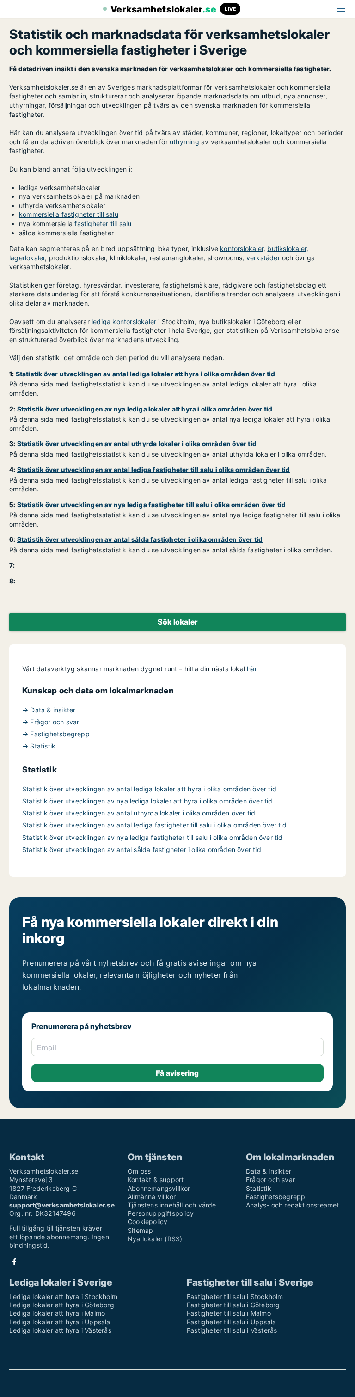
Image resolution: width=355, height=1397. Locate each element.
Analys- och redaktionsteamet (292, 1205)
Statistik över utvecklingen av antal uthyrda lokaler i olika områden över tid (138, 813)
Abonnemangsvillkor (159, 1188)
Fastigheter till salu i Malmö (229, 1313)
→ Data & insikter (48, 710)
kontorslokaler (241, 248)
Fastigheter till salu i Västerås (232, 1330)
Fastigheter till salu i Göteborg (233, 1305)
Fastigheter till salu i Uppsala (231, 1322)
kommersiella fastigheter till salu (68, 214)
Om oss (139, 1171)
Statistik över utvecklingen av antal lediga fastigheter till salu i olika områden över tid (154, 825)
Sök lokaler (177, 621)
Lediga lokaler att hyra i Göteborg (61, 1305)
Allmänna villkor (152, 1197)
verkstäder (263, 258)
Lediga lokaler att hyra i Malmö (57, 1313)
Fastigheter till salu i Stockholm (235, 1296)
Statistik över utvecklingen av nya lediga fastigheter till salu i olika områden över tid (152, 837)
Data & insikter (268, 1171)
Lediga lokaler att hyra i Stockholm (63, 1296)
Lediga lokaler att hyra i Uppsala (59, 1322)
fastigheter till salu (102, 223)
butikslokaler (286, 248)
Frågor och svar (270, 1179)
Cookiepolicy (147, 1221)
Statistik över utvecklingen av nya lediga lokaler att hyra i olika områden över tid (147, 801)
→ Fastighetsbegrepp (56, 734)
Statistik (258, 1188)
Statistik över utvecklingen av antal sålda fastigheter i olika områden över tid (141, 849)
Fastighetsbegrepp (275, 1197)
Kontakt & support (156, 1179)
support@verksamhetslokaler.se (62, 1205)
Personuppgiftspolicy (161, 1213)
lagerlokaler (27, 258)
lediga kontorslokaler (124, 321)
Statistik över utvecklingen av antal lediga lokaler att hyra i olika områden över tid (149, 789)
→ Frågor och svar (50, 722)
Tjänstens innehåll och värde (172, 1205)
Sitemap (140, 1230)
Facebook (14, 1262)
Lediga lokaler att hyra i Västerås (60, 1330)
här (252, 669)
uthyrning (184, 142)
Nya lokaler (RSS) (155, 1239)
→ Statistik (38, 746)
